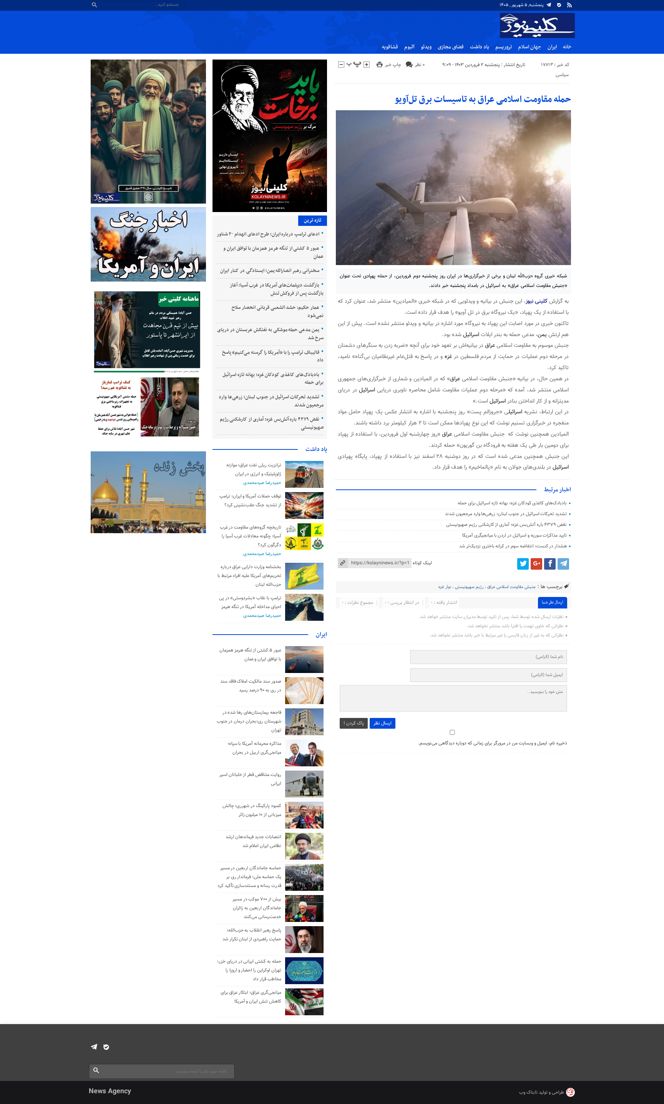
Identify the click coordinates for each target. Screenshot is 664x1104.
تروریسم (503, 47)
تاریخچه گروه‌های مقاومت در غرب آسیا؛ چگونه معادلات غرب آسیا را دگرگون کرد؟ (250, 536)
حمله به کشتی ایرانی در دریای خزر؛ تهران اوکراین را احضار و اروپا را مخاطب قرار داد (249, 970)
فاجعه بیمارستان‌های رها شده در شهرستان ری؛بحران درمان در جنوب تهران (249, 721)
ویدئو (426, 47)
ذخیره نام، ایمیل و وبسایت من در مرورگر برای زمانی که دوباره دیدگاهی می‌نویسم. (492, 743)
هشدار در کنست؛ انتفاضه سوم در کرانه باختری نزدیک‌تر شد (513, 546)
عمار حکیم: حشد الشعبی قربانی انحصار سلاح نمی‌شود (278, 311)
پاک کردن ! (354, 723)
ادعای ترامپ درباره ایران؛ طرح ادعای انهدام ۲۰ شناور (268, 234)
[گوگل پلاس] (536, 564)
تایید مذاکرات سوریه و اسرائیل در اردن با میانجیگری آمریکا (514, 535)
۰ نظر (420, 64)
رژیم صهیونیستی (469, 587)
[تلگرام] (548, 5)
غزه (448, 356)
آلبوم (409, 47)
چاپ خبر (393, 64)
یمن (542, 334)
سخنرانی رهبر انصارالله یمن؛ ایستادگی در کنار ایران (269, 271)
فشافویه (390, 47)
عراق (490, 345)
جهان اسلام (529, 47)
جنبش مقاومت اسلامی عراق (511, 587)
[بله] (559, 5)
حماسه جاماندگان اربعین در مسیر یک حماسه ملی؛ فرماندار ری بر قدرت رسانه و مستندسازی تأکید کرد (249, 877)
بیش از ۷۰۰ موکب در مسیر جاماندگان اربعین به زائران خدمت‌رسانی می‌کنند (256, 908)
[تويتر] (523, 564)
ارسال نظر (383, 723)
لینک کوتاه (422, 563)
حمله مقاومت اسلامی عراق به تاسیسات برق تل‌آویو (483, 99)
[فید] (569, 5)
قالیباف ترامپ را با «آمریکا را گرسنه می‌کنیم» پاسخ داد (273, 356)
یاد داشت (479, 47)
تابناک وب (528, 1092)
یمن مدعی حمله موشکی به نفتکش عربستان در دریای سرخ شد (270, 334)
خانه (567, 47)
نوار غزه (444, 587)
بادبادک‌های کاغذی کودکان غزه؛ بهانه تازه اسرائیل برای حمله (512, 503)
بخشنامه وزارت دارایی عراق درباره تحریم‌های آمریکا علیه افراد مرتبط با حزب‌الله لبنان (249, 576)
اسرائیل (471, 334)
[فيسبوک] (550, 564)
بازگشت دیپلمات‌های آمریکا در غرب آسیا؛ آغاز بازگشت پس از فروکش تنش (277, 289)
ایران (552, 47)
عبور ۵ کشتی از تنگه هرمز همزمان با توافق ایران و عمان (273, 252)
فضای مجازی (451, 47)
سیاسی (562, 74)
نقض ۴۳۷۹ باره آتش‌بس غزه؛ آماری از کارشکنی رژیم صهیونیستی (506, 524)
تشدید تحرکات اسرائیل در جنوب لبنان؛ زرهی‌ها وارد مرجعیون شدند (506, 514)
